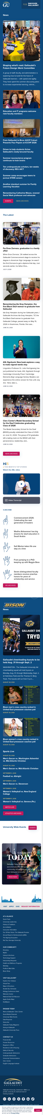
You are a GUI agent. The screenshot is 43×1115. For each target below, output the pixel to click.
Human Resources (8, 1042)
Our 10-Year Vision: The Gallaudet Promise (16, 932)
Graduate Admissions (9, 1056)
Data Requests (7, 1020)
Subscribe (6, 1022)
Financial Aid (7, 1040)
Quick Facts (6, 919)
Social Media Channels (10, 1014)
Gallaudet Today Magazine (11, 1025)
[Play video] (21, 484)
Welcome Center (8, 994)
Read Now (13, 877)
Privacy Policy (15, 1113)
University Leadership (9, 922)
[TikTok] (32, 1099)
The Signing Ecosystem (10, 938)
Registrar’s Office (8, 1045)
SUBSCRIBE (7, 510)
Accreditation (7, 927)
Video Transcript (14, 500)
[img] (21, 99)
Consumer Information (10, 930)
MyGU (5, 953)
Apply (11, 906)
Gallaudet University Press (11, 1030)
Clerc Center (7, 1061)
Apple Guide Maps (8, 999)
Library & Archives (8, 955)
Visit (5, 906)
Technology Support (9, 958)
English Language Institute (11, 1063)
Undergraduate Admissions (11, 1053)
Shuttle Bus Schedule (9, 989)
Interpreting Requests (9, 961)
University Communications (11, 1058)
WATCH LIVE (10, 807)
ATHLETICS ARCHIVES (13, 813)
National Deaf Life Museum (11, 997)
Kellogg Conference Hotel (11, 991)
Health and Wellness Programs (12, 963)
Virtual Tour (6, 983)
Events (33, 828)
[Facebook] (23, 1099)
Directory (6, 950)
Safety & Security (8, 1050)
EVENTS (8, 201)
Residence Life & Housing (11, 1048)
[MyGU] (4, 1099)
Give (17, 906)
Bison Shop (6, 971)
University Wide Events (10, 1017)
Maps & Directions (8, 986)
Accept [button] (38, 1110)
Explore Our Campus (9, 981)
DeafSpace (6, 1002)
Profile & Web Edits (9, 968)
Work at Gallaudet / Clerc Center (13, 1012)
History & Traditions (9, 924)
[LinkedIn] (28, 1099)
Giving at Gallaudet (9, 1027)
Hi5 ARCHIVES (10, 585)
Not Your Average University (12, 940)
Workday (5, 966)
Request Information (30, 906)
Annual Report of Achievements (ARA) (14, 935)
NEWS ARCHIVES (22, 201)
